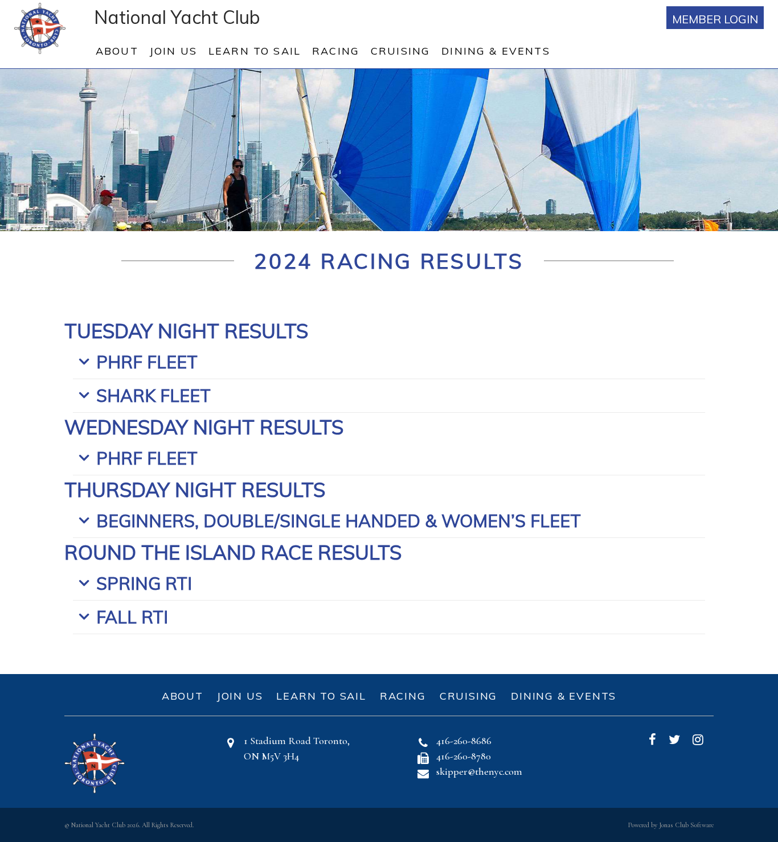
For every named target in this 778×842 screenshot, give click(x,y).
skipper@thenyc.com (479, 771)
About (117, 50)
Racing (335, 50)
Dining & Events (495, 50)
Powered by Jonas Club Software (671, 825)
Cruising (400, 50)
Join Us (173, 50)
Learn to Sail (254, 50)
